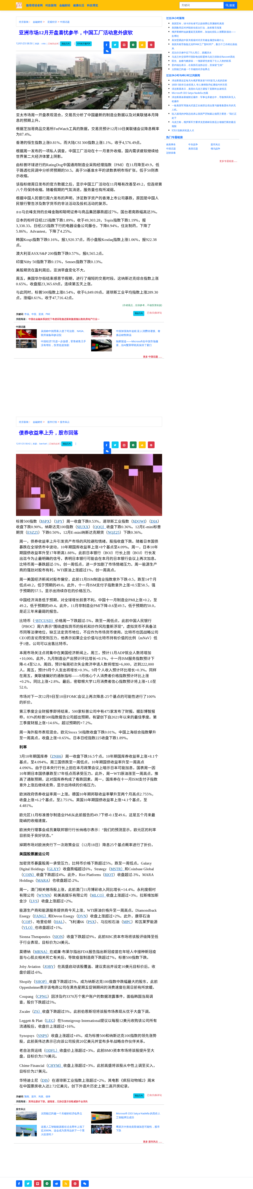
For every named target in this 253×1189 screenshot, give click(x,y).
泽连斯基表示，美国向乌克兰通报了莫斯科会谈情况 (199, 88)
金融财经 (64, 5)
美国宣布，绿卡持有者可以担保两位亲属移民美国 (198, 23)
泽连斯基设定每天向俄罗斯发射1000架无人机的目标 (199, 80)
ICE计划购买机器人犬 (183, 130)
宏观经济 (52, 21)
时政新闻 (51, 5)
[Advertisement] (91, 389)
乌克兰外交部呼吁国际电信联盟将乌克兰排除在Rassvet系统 (203, 56)
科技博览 (92, 5)
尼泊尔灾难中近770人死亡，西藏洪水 (191, 52)
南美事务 (171, 144)
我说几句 (66, 43)
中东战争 (193, 144)
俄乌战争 (215, 148)
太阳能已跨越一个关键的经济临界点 (191, 69)
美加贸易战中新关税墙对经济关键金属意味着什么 (198, 40)
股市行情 (52, 421)
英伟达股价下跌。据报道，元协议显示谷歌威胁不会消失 (58, 1101)
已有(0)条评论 (154, 312)
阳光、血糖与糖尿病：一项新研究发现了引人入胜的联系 (201, 60)
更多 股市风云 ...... (152, 1141)
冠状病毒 (171, 152)
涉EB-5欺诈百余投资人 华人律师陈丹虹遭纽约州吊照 (199, 84)
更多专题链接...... (228, 161)
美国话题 (193, 148)
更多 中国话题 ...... (152, 356)
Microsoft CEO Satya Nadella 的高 (190, 92)
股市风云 (65, 421)
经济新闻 (23, 21)
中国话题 (65, 21)
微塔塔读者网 (34, 5)
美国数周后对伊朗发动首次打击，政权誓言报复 (197, 27)
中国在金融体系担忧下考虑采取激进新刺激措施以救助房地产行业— (64, 319)
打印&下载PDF (83, 43)
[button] (107, 44)
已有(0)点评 (53, 43)
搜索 (231, 5)
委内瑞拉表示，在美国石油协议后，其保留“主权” (197, 65)
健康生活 (78, 5)
